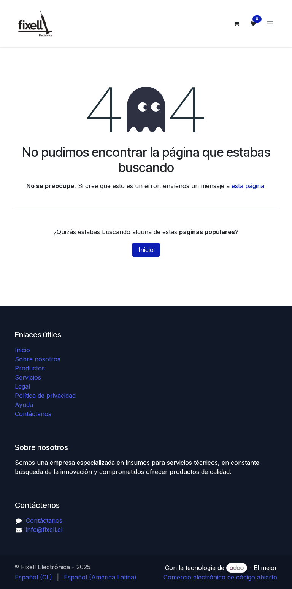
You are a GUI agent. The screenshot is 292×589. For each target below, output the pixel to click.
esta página (248, 186)
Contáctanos (33, 414)
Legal (22, 386)
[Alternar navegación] (270, 23)
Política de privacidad (45, 395)
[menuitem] (33, 577)
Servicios (28, 377)
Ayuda (24, 405)
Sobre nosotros (37, 359)
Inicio (146, 250)
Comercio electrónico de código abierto (220, 577)
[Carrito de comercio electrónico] (236, 23)
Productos (30, 368)
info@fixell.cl (44, 529)
